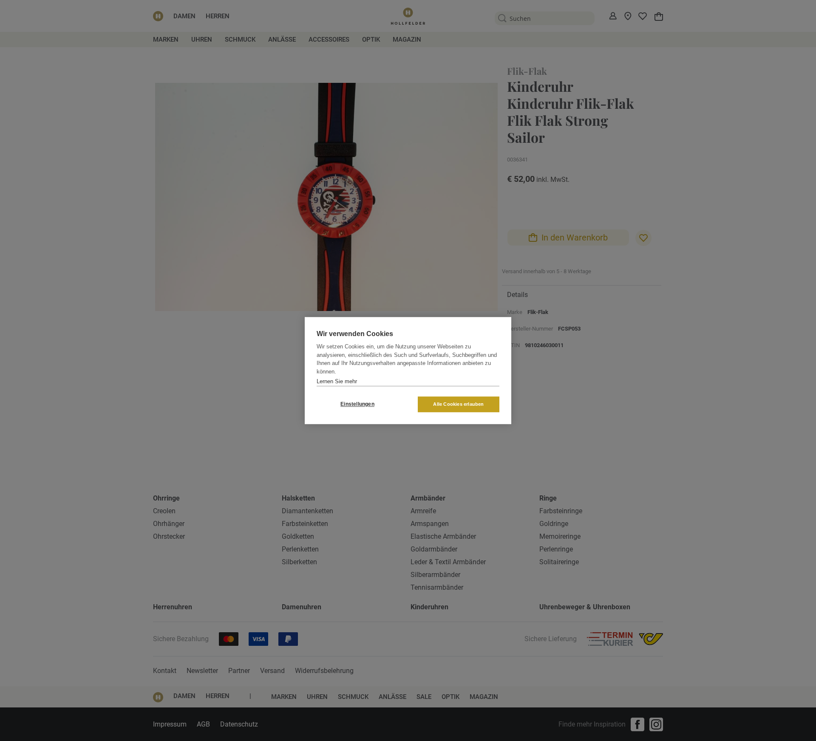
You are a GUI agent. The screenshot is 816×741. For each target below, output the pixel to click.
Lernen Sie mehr (337, 381)
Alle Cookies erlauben (458, 404)
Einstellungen (357, 404)
